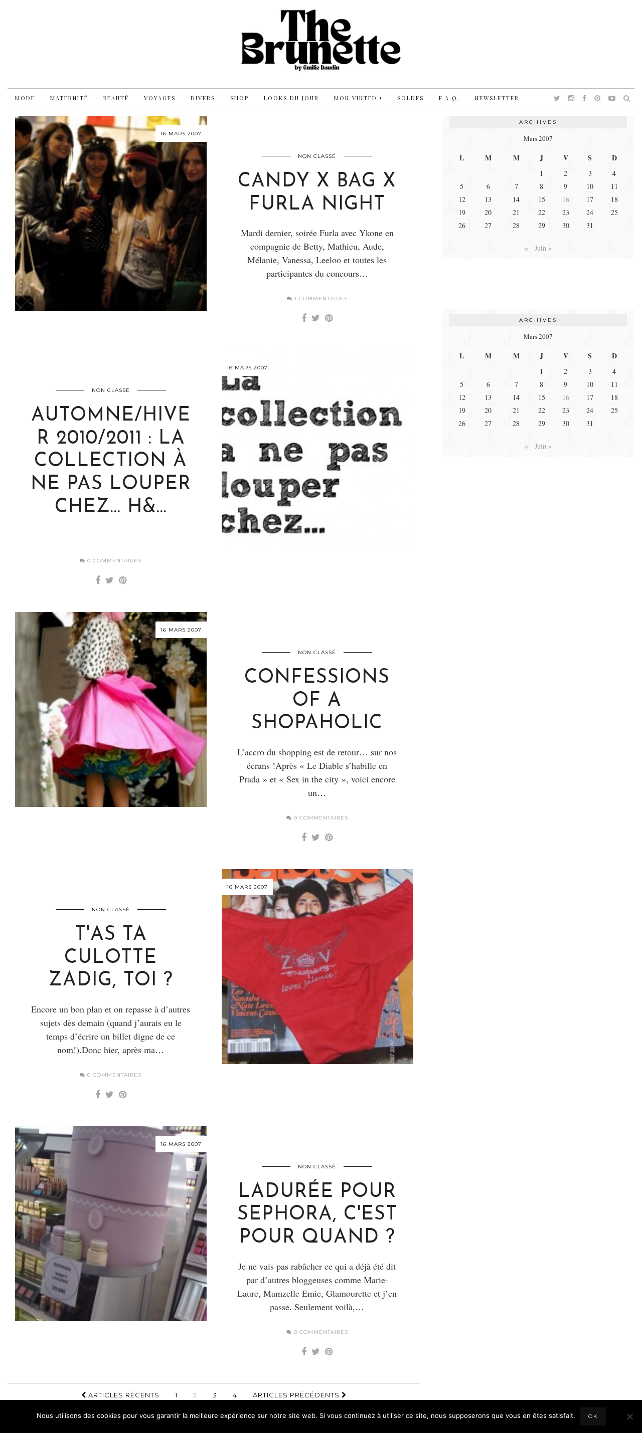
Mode (25, 98)
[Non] (629, 1416)
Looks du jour (291, 98)
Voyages (160, 98)
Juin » (543, 248)
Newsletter (497, 98)
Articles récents (122, 1395)
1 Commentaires (320, 298)
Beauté (116, 98)
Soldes (410, 98)
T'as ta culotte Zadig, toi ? (111, 957)
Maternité (69, 98)
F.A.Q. (449, 98)
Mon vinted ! (358, 98)
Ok (593, 1416)
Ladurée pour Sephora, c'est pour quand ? (317, 1215)
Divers (203, 98)
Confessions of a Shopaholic (317, 700)
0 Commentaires (113, 560)
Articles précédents (297, 1395)
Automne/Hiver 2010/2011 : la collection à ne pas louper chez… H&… (111, 461)
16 (565, 199)
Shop (239, 98)
